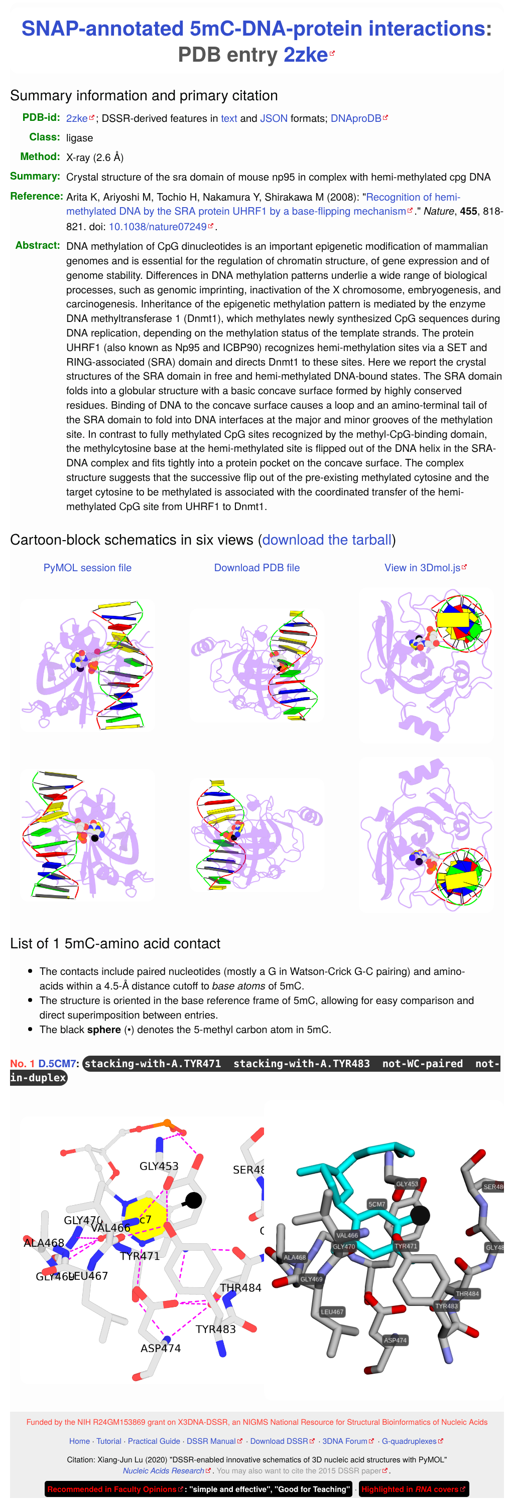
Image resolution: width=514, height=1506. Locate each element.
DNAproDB (356, 117)
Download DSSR (279, 1440)
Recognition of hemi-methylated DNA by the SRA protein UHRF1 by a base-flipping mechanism (263, 203)
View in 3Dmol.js (422, 566)
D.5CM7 (57, 1063)
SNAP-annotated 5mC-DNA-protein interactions (253, 27)
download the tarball (327, 539)
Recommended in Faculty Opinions (111, 1488)
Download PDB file (257, 566)
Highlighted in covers (409, 1488)
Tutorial (108, 1440)
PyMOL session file (87, 566)
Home (79, 1440)
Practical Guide (154, 1440)
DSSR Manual (211, 1440)
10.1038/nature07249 (158, 225)
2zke (306, 53)
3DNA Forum (345, 1440)
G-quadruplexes (409, 1440)
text (229, 117)
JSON (274, 117)
